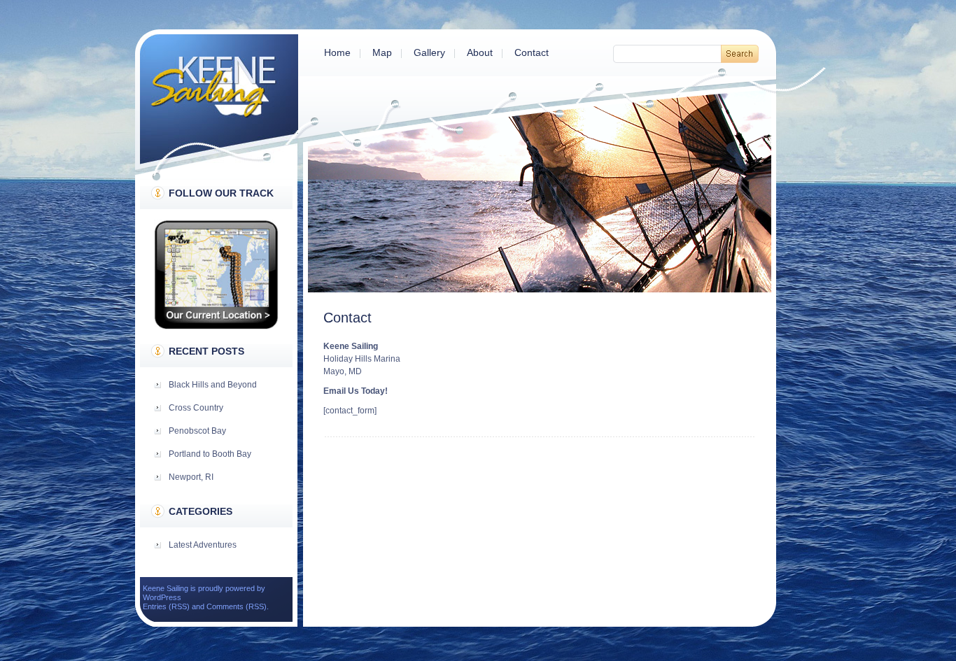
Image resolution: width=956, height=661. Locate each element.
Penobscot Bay (197, 431)
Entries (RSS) (166, 606)
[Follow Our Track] (216, 327)
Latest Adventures (203, 545)
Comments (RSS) (236, 606)
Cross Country (196, 408)
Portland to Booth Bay (210, 454)
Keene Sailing (219, 99)
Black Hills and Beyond (213, 385)
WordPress (162, 597)
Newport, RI (191, 477)
